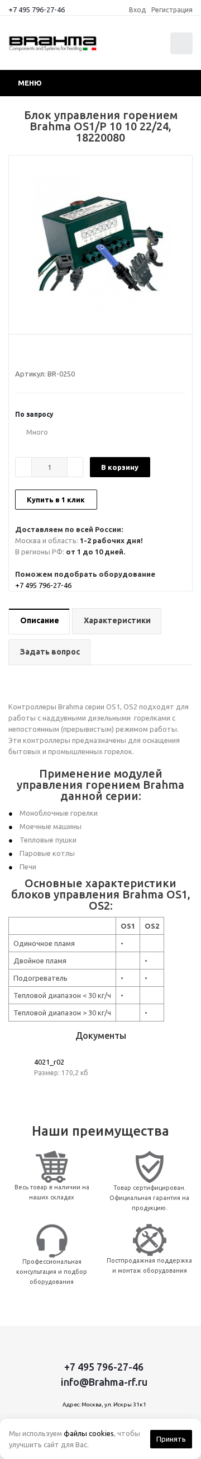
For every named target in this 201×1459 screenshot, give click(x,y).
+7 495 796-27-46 (36, 9)
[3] (41, 353)
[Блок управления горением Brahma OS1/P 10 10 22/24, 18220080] (100, 242)
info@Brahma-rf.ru (104, 1381)
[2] (31, 353)
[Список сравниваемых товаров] (128, 48)
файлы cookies (89, 1433)
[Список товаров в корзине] (183, 51)
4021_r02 (49, 1062)
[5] (63, 353)
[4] (52, 353)
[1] (20, 353)
